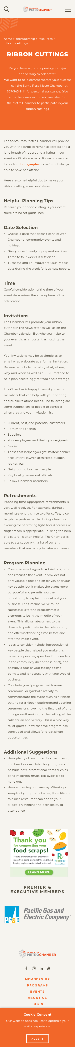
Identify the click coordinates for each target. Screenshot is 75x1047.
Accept (37, 1038)
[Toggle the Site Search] (6, 9)
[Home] (37, 953)
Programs (37, 985)
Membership (37, 979)
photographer (29, 164)
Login (37, 1004)
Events (37, 991)
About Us (37, 998)
